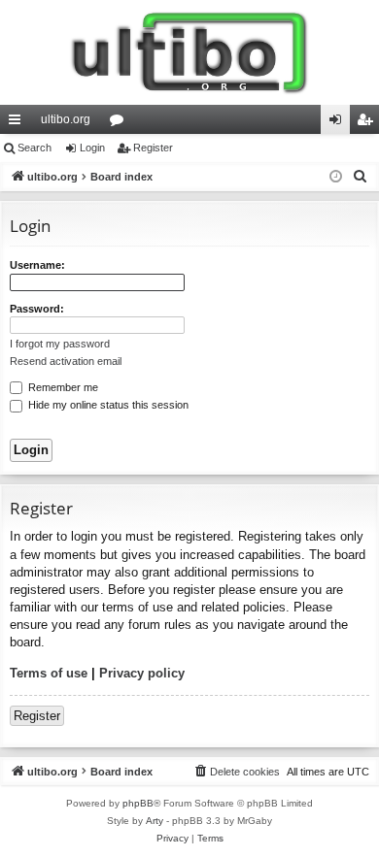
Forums (120, 123)
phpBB (138, 803)
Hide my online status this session (107, 405)
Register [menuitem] (368, 123)
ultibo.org (65, 119)
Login (92, 147)
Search (34, 147)
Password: (37, 308)
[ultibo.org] (189, 52)
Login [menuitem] (339, 123)
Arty (154, 820)
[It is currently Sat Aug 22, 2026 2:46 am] (335, 177)
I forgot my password (60, 343)
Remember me (61, 387)
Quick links (18, 123)
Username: (37, 265)
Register (153, 147)
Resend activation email (65, 361)
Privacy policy (142, 673)
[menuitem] (360, 176)
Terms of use (48, 673)
